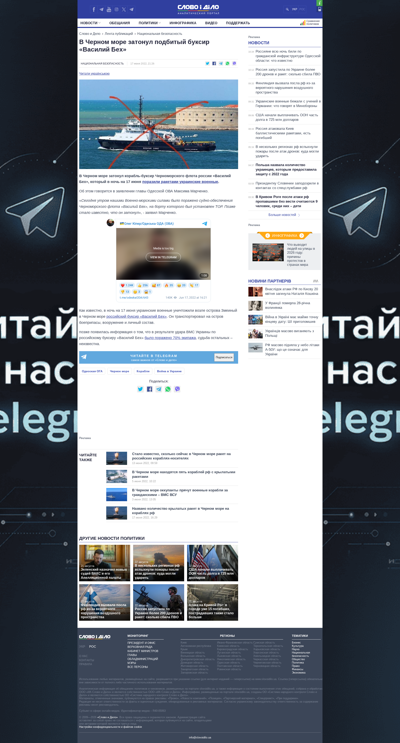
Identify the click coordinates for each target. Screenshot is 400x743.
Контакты (86, 660)
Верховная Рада (140, 646)
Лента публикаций (119, 33)
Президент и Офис (141, 643)
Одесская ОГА (92, 371)
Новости (89, 23)
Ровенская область (229, 669)
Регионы (227, 635)
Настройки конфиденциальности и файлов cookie (110, 726)
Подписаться (224, 357)
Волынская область (193, 655)
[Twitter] (124, 9)
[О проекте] (319, 3)
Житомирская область (195, 665)
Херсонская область (266, 652)
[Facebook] (94, 9)
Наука (295, 649)
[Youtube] (108, 9)
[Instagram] (116, 9)
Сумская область (264, 642)
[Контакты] (319, 9)
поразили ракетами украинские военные (180, 182)
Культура (298, 645)
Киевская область (228, 645)
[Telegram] (101, 9)
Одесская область (228, 662)
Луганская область (229, 652)
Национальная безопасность (159, 33)
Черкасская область (266, 659)
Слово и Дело (89, 33)
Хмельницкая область (267, 655)
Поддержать (238, 23)
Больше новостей (282, 215)
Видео (211, 23)
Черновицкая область (266, 665)
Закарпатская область (195, 669)
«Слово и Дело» (107, 717)
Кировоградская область (232, 649)
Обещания (119, 23)
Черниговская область (267, 662)
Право (296, 665)
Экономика (298, 672)
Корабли (143, 371)
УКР (294, 9)
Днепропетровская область (198, 659)
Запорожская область (194, 672)
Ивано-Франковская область (235, 642)
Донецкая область (192, 662)
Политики (148, 23)
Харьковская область (266, 649)
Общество (298, 659)
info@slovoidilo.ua (200, 737)
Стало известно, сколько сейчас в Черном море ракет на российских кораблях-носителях (181, 458)
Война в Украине (169, 371)
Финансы (297, 669)
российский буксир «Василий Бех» (136, 316)
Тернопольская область (268, 645)
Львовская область (229, 655)
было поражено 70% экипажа (170, 338)
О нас (83, 656)
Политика (298, 662)
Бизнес (296, 642)
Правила (85, 664)
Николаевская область (231, 659)
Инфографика (183, 23)
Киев (184, 642)
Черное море (119, 371)
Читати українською (94, 73)
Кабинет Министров (143, 651)
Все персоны (138, 667)
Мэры (132, 663)
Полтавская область (230, 665)
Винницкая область (193, 652)
